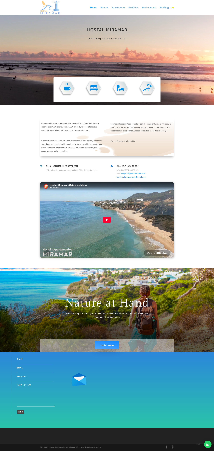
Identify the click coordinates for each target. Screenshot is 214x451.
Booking (164, 8)
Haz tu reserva (107, 345)
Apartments (118, 8)
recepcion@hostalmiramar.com (133, 174)
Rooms (104, 8)
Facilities (133, 8)
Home (93, 8)
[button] (208, 444)
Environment (149, 8)
